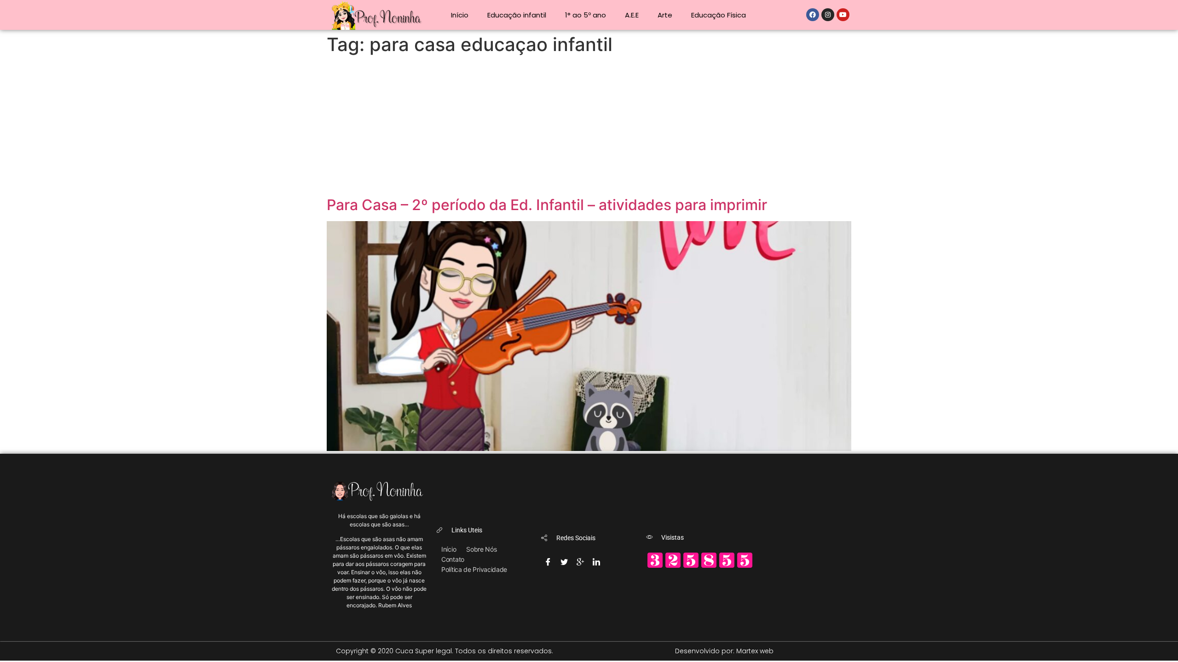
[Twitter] (564, 559)
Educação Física (718, 15)
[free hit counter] (700, 566)
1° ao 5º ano (585, 15)
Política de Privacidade (474, 569)
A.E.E (632, 15)
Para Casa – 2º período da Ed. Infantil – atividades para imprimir (547, 205)
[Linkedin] (596, 559)
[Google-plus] (580, 559)
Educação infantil (516, 15)
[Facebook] (812, 14)
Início (459, 15)
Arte (665, 15)
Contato (452, 559)
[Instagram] (827, 14)
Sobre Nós (481, 549)
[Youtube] (843, 14)
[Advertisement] (589, 127)
